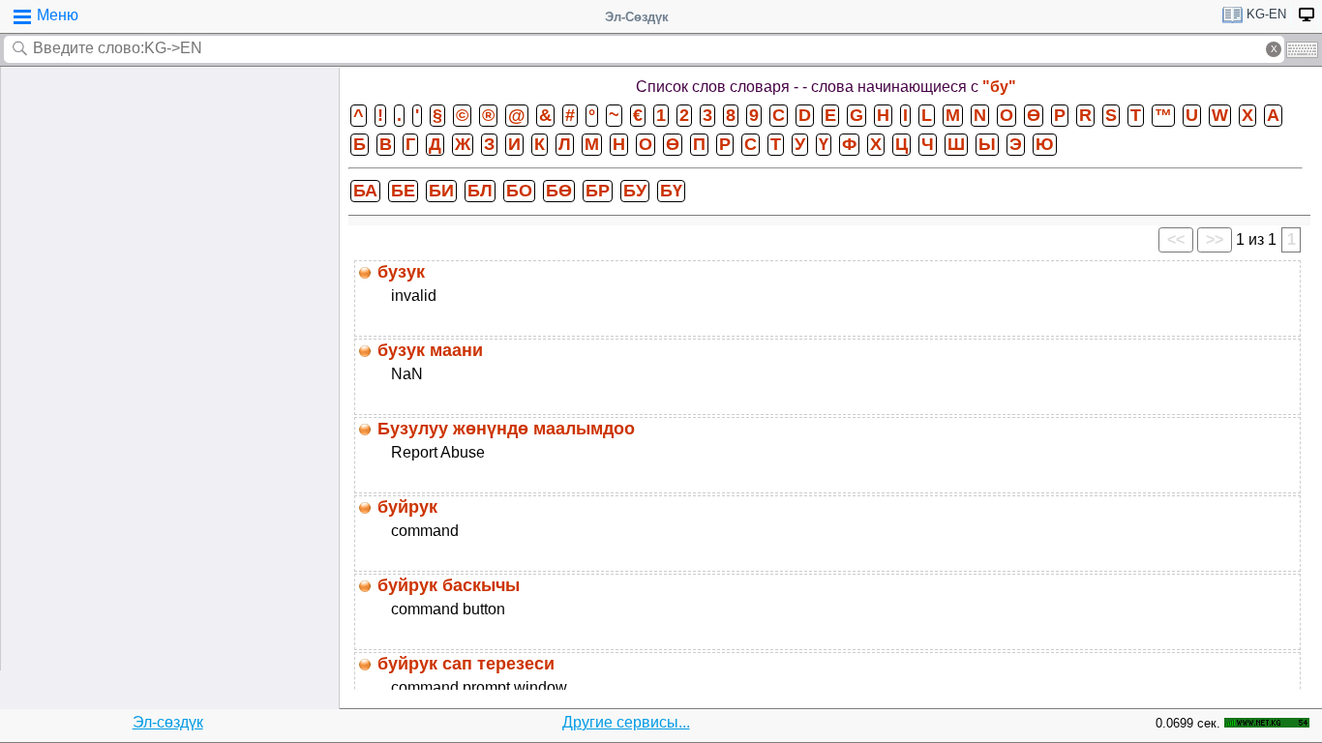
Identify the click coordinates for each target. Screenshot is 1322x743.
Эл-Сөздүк (637, 17)
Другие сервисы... (626, 722)
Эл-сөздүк (168, 722)
